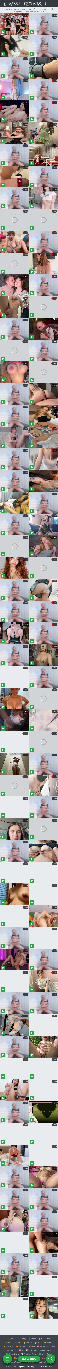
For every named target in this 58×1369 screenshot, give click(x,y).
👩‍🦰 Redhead (21, 1346)
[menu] (7, 1359)
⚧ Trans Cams (12, 1354)
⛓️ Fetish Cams (45, 1354)
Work (27, 1367)
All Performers (42, 1367)
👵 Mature (27, 1342)
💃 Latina (32, 1339)
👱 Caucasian (44, 1339)
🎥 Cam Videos (14, 1362)
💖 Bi (21, 1350)
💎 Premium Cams (28, 1354)
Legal (50, 1367)
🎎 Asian (12, 1339)
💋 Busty (51, 1346)
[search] (50, 1359)
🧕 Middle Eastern (13, 1342)
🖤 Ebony (22, 1339)
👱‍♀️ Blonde (48, 1342)
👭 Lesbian (11, 1350)
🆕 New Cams (31, 1350)
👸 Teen (38, 1342)
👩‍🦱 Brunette (8, 1346)
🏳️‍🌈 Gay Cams (45, 1350)
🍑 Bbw (31, 1346)
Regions (21, 1367)
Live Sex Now (29, 1359)
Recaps (32, 1367)
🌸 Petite (41, 1346)
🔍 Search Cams (43, 1362)
